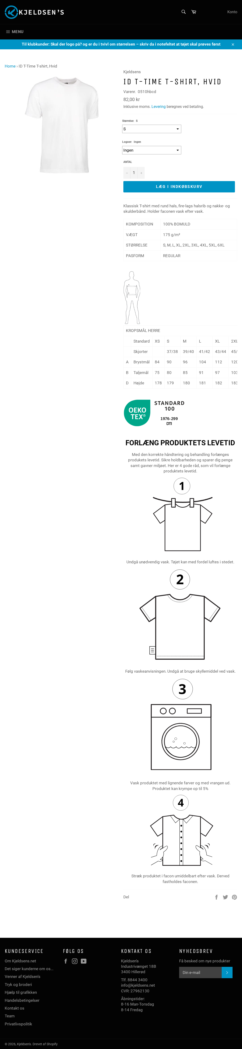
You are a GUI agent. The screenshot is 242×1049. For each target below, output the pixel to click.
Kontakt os (14, 1008)
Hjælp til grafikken (21, 992)
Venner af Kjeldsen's (22, 976)
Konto (232, 12)
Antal (127, 162)
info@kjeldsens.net (138, 985)
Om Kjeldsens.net (20, 961)
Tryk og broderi (18, 984)
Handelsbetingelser (22, 1000)
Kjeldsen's (24, 1044)
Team (10, 1016)
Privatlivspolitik (18, 1024)
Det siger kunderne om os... (29, 968)
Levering (158, 106)
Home (10, 66)
